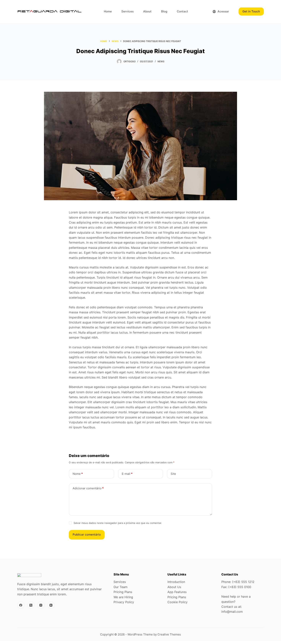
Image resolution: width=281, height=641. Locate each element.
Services (120, 582)
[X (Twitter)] (31, 605)
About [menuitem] (147, 11)
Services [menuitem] (127, 11)
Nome (78, 474)
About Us (174, 587)
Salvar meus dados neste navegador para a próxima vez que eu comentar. (118, 522)
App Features (177, 592)
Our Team (121, 587)
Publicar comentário (87, 534)
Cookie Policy (177, 602)
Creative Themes (169, 634)
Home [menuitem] (108, 11)
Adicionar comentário (88, 488)
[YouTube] (51, 605)
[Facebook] (20, 605)
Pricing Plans (123, 592)
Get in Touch (251, 11)
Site (173, 474)
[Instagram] (41, 605)
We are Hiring (123, 597)
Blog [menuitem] (164, 11)
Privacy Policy (124, 602)
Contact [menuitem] (182, 11)
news (161, 61)
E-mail (127, 474)
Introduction (176, 582)
